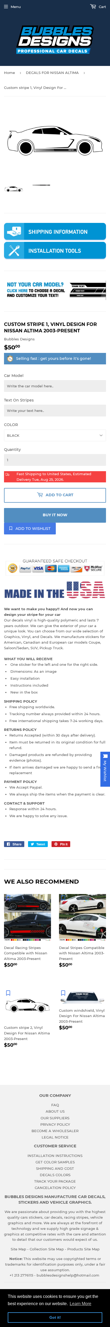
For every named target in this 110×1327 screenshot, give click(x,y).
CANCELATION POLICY (55, 1188)
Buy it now (55, 515)
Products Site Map (83, 1249)
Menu (16, 7)
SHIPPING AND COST (55, 1168)
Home (9, 72)
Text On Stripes (19, 400)
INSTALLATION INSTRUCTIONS (55, 1155)
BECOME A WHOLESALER (55, 1131)
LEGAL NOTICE (55, 1137)
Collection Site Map (47, 1249)
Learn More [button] (80, 1303)
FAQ (55, 1105)
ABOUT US (55, 1111)
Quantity (12, 449)
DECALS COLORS (55, 1175)
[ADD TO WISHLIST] (8, 898)
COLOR (11, 424)
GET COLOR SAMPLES (55, 1162)
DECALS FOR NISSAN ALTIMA (52, 72)
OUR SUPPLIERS (55, 1118)
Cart (102, 7)
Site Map (18, 1249)
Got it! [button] (55, 1317)
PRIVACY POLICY (55, 1124)
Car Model (13, 375)
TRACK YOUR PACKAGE (55, 1181)
